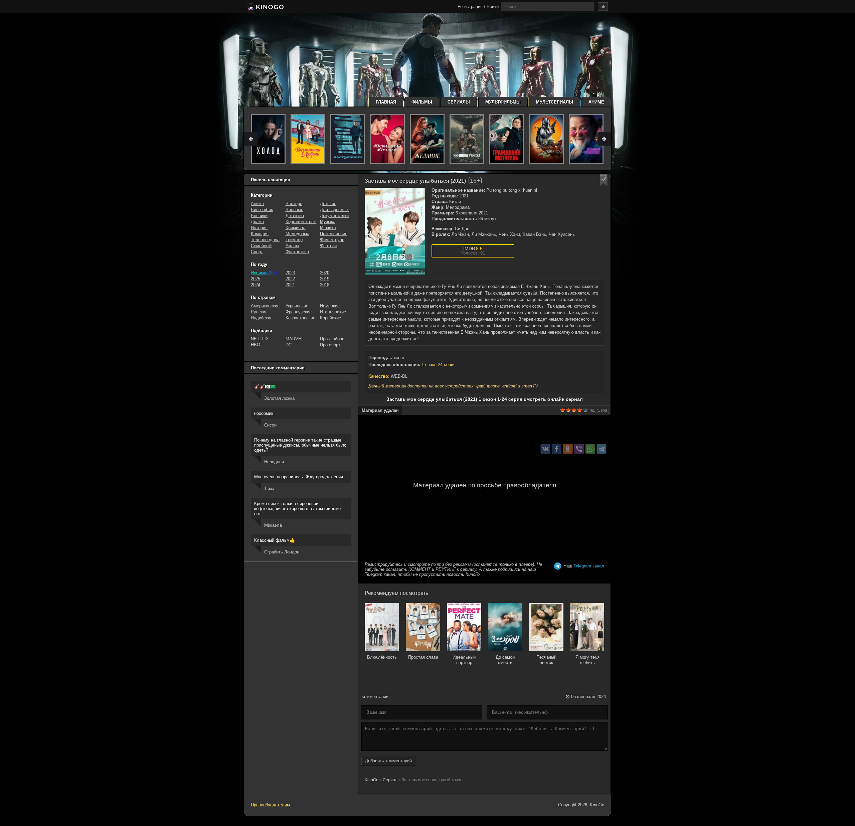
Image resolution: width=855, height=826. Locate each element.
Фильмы (421, 102)
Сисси (270, 425)
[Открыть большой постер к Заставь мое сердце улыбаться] (395, 231)
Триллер (294, 239)
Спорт (257, 251)
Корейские (330, 317)
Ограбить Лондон (281, 551)
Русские (259, 311)
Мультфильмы (503, 102)
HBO (255, 344)
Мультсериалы (554, 102)
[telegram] (602, 449)
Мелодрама (297, 233)
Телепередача (265, 239)
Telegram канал (588, 565)
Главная (386, 102)
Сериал (390, 780)
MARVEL (295, 338)
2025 (255, 278)
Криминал (296, 227)
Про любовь (332, 338)
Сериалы (459, 102)
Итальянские (333, 311)
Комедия (260, 233)
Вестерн (294, 203)
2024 (255, 284)
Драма (257, 221)
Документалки (334, 215)
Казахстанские (300, 317)
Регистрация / (471, 6)
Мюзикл (328, 227)
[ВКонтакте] (545, 449)
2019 (324, 278)
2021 (290, 284)
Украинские (297, 305)
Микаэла (273, 525)
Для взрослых (334, 209)
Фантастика (297, 251)
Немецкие (330, 305)
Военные (294, 209)
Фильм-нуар (332, 239)
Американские (265, 305)
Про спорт (330, 344)
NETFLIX (260, 338)
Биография (262, 209)
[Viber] (579, 449)
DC (289, 344)
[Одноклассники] (568, 449)
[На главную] (264, 7)
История (259, 227)
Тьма (269, 488)
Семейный (261, 245)
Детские (328, 203)
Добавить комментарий (388, 760)
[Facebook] (556, 449)
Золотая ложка (279, 398)
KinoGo (371, 780)
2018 (324, 284)
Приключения (333, 233)
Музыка (327, 221)
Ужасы (292, 245)
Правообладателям (270, 804)
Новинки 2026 (264, 272)
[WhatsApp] (590, 449)
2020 (324, 272)
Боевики (259, 215)
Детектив (295, 215)
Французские (299, 311)
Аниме (596, 102)
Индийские (262, 317)
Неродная (274, 461)
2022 (290, 278)
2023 (290, 272)
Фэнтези (328, 245)
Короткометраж (301, 221)
